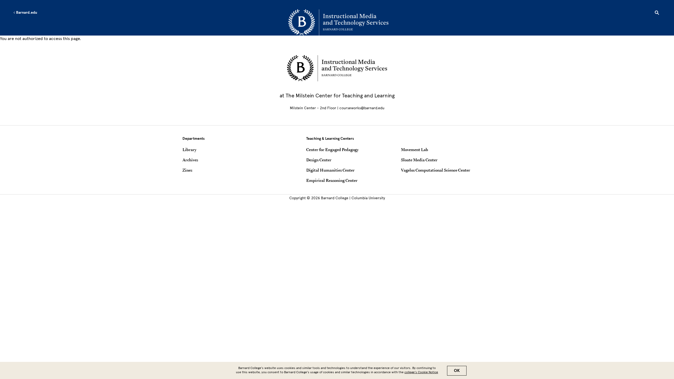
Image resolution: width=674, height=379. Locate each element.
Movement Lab (414, 149)
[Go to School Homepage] (338, 22)
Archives (190, 159)
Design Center (318, 159)
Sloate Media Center (419, 159)
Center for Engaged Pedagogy (332, 149)
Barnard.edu (26, 13)
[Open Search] (657, 13)
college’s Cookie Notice (421, 372)
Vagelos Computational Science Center (435, 170)
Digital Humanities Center (330, 170)
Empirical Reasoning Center (332, 180)
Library (189, 149)
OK (457, 370)
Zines (187, 170)
